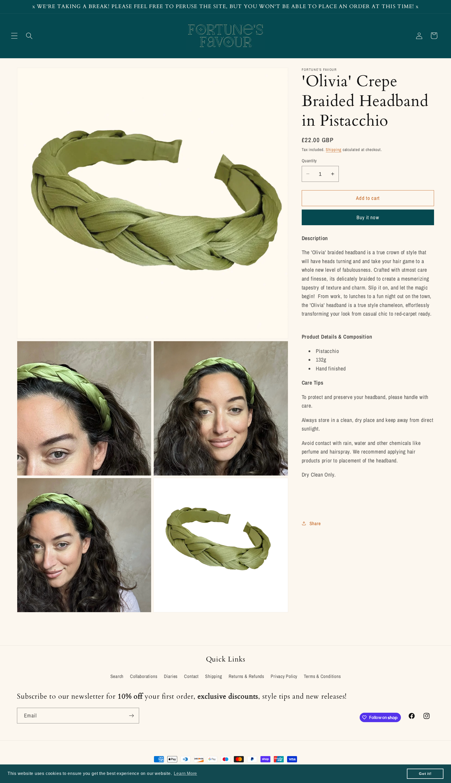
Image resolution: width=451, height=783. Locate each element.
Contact (191, 676)
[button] (14, 35)
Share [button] (315, 523)
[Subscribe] (131, 716)
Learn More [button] (185, 773)
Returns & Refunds (246, 676)
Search (117, 676)
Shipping (333, 149)
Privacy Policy (284, 676)
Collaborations (143, 676)
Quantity (309, 161)
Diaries (170, 676)
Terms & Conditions (322, 676)
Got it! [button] (425, 774)
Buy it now (368, 217)
